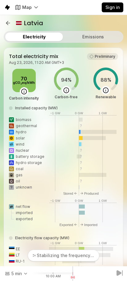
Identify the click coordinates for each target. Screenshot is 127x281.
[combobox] (16, 274)
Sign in (112, 7)
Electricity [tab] (34, 36)
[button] (8, 23)
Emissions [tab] (93, 36)
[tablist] (63, 37)
